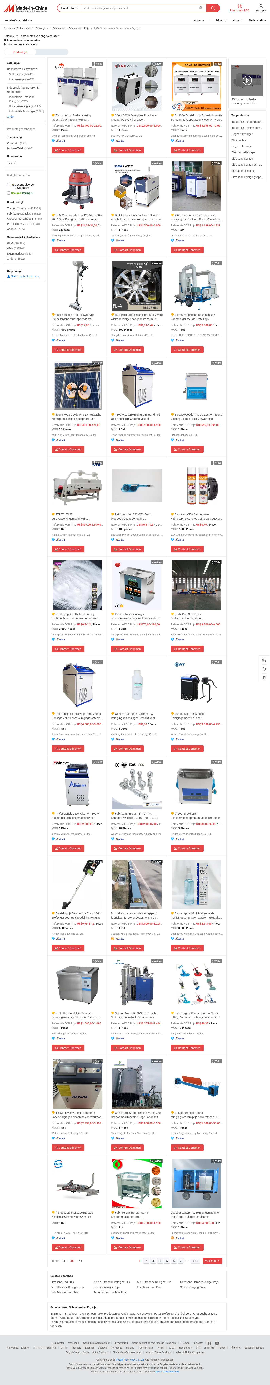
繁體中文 (51, 1347)
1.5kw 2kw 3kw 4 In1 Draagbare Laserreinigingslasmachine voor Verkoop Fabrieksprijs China (76, 1115)
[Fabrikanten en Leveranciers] (25, 8)
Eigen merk (20, 253)
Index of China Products (158, 1352)
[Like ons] (209, 1342)
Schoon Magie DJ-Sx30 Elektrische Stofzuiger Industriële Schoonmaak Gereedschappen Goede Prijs (134, 1015)
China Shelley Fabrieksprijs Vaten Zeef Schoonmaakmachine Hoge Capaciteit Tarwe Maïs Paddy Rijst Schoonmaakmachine (136, 1115)
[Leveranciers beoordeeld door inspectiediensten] (24, 186)
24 (63, 1260)
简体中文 (38, 1347)
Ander (10, 116)
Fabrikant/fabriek (24, 213)
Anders (16, 258)
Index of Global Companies (190, 1352)
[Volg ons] (217, 1342)
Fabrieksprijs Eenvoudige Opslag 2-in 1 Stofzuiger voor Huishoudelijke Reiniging (77, 915)
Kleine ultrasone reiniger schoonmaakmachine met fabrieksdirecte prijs (136, 616)
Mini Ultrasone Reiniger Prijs (154, 1282)
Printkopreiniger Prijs (106, 1287)
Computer (17, 143)
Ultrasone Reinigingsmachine (249, 164)
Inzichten (198, 1342)
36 (72, 1260)
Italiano (130, 1347)
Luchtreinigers (22, 79)
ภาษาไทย (209, 1347)
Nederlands (185, 1347)
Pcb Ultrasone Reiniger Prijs (67, 1287)
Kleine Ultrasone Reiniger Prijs (112, 1282)
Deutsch (102, 1347)
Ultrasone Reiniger (242, 158)
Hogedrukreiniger (242, 134)
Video (99, 63)
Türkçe (221, 1347)
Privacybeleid (121, 1342)
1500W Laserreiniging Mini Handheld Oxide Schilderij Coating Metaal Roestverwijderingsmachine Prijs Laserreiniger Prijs (135, 417)
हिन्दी (198, 1347)
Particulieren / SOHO (23, 224)
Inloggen (260, 10)
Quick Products (100, 1352)
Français (76, 1347)
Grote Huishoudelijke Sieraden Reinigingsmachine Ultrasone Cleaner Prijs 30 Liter (77, 1015)
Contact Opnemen (70, 150)
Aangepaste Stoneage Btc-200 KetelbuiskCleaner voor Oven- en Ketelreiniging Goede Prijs (72, 1215)
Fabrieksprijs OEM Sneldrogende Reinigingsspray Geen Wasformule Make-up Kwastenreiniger (196, 915)
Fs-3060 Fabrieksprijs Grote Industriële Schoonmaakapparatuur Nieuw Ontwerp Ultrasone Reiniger (196, 117)
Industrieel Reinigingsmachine (249, 128)
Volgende (211, 1260)
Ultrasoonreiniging (242, 171)
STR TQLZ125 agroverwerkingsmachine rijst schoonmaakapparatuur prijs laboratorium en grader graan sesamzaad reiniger (77, 516)
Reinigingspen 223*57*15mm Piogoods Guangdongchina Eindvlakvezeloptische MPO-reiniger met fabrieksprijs (135, 516)
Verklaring (73, 1342)
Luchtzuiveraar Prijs (149, 1287)
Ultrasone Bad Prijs (62, 1282)
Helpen (219, 20)
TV (11, 162)
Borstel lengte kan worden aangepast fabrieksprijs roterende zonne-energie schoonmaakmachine (134, 915)
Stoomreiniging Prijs (192, 1287)
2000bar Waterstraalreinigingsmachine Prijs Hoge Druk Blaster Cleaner (195, 1215)
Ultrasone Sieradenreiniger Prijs (199, 1282)
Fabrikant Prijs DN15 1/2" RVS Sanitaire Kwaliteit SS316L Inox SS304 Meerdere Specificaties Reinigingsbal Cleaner (134, 816)
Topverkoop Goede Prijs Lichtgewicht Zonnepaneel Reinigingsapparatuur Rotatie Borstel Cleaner (76, 417)
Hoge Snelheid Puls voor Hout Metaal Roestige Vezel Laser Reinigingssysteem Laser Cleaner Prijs (76, 716)
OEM (16, 243)
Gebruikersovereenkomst (96, 1342)
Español (89, 1347)
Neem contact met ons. (24, 276)
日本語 (64, 1347)
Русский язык (145, 1347)
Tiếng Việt (235, 1347)
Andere (16, 229)
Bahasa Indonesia (254, 1347)
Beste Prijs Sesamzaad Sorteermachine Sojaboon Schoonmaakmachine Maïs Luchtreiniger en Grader (196, 616)
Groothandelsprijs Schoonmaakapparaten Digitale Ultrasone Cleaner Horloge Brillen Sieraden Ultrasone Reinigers (196, 816)
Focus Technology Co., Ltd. (130, 1359)
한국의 (160, 1347)
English (25, 1347)
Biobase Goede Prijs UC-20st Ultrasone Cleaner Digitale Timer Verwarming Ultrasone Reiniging (196, 417)
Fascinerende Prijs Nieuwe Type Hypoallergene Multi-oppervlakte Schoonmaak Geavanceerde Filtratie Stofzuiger (74, 317)
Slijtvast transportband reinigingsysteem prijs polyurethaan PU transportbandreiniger (194, 1115)
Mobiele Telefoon (20, 148)
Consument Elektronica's (22, 69)
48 (80, 1260)
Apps (236, 20)
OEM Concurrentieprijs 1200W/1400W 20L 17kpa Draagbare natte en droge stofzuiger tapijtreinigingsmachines (77, 217)
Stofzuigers (21, 74)
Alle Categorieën (19, 20)
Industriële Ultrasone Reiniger (21, 99)
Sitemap (185, 1342)
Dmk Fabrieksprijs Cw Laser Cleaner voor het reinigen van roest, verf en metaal (136, 217)
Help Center (58, 1342)
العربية (172, 1347)
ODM (16, 248)
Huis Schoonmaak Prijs (64, 1292)
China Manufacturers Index (127, 1352)
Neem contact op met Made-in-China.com (154, 1342)
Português (116, 1347)
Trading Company (24, 208)
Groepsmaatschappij (24, 218)
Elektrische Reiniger (243, 152)
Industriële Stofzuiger (26, 111)
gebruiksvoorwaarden (167, 1371)
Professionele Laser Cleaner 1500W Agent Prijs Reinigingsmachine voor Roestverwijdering (75, 816)
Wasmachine (239, 140)
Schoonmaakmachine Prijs (110, 1292)
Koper (197, 20)
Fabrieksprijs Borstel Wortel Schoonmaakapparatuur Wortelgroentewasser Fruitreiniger (132, 1215)
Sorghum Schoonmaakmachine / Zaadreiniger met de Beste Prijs (193, 317)
